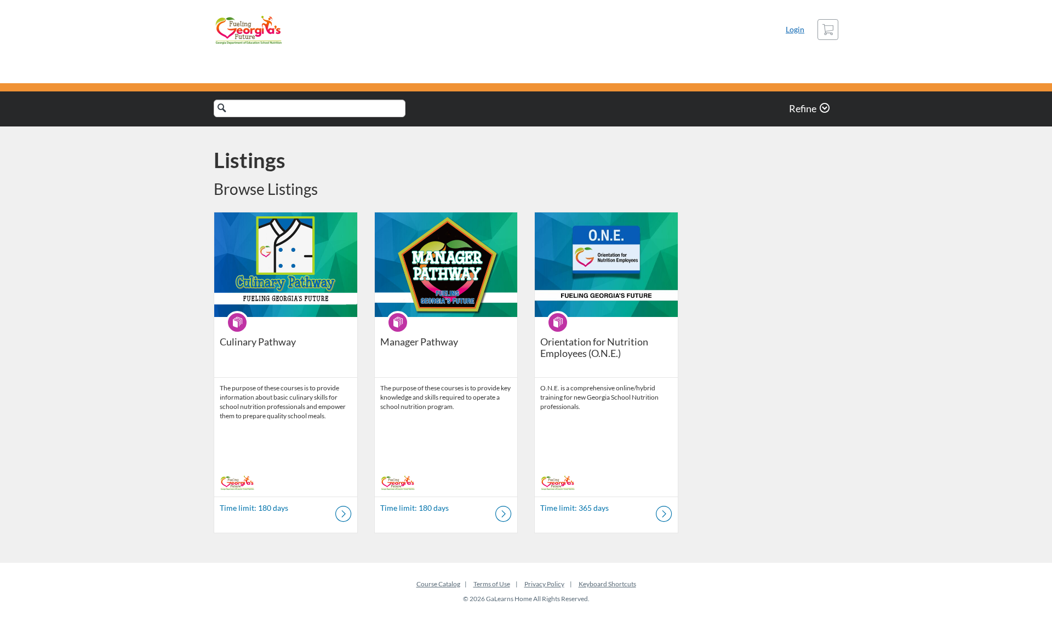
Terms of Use (491, 584)
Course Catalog (438, 584)
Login (795, 29)
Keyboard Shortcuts (607, 584)
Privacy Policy (544, 584)
